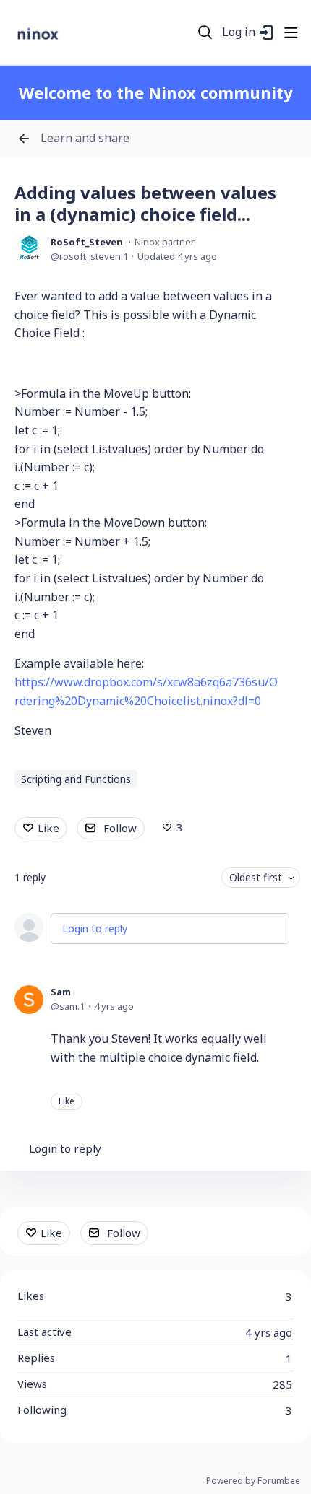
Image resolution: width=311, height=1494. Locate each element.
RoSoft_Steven (87, 241)
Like (48, 828)
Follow (120, 828)
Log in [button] (238, 32)
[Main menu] (291, 32)
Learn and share (85, 138)
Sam (61, 991)
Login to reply (94, 928)
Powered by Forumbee (253, 1481)
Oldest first (255, 877)
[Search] (205, 32)
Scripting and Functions (76, 779)
